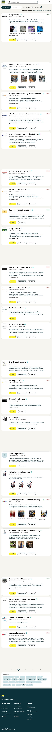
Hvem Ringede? (30, 717)
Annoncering (4, 711)
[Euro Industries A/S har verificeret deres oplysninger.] (25, 324)
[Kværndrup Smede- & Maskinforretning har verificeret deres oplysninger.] (41, 530)
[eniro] (3, 2)
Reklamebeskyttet (13, 35)
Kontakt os (4, 716)
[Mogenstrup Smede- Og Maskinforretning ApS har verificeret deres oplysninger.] (43, 93)
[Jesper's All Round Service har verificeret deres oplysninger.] (30, 617)
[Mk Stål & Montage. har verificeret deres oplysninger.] (25, 308)
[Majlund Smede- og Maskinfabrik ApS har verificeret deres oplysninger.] (40, 134)
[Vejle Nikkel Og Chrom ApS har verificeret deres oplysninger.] (31, 472)
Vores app (29, 719)
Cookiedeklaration (18, 708)
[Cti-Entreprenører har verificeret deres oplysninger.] (24, 453)
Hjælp (15, 713)
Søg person (29, 714)
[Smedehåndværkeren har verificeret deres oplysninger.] (27, 362)
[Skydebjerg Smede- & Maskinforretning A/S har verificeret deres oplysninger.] (43, 499)
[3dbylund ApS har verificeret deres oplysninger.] (21, 228)
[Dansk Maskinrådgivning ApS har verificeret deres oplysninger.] (33, 267)
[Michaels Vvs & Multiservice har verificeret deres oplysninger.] (31, 579)
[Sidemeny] (49, 1)
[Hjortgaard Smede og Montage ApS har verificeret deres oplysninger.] (38, 64)
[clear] (34, 2)
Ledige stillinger (5, 708)
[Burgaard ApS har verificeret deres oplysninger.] (21, 14)
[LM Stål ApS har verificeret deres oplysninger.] (19, 417)
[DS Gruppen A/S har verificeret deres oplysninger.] (23, 380)
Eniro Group (4, 706)
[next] (37, 670)
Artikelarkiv (16, 716)
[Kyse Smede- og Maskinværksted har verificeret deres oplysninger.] (36, 599)
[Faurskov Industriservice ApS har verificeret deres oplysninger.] (32, 210)
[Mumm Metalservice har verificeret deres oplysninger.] (26, 399)
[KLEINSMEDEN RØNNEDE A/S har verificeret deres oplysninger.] (31, 171)
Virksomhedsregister (6, 713)
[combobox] (21, 2)
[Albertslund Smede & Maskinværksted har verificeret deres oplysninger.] (40, 114)
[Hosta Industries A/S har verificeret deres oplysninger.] (26, 633)
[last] (41, 670)
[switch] (32, 7)
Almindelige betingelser (19, 711)
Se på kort (37, 7)
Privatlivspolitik (17, 706)
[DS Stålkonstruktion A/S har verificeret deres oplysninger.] (29, 189)
